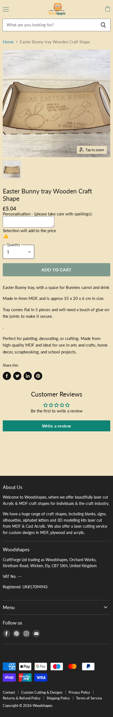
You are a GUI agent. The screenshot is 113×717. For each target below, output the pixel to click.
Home (8, 42)
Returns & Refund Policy (22, 698)
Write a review (56, 425)
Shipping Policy (58, 698)
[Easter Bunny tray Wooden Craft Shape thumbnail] (12, 169)
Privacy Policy (79, 692)
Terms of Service (89, 698)
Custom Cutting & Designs (42, 692)
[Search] (103, 25)
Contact (9, 692)
